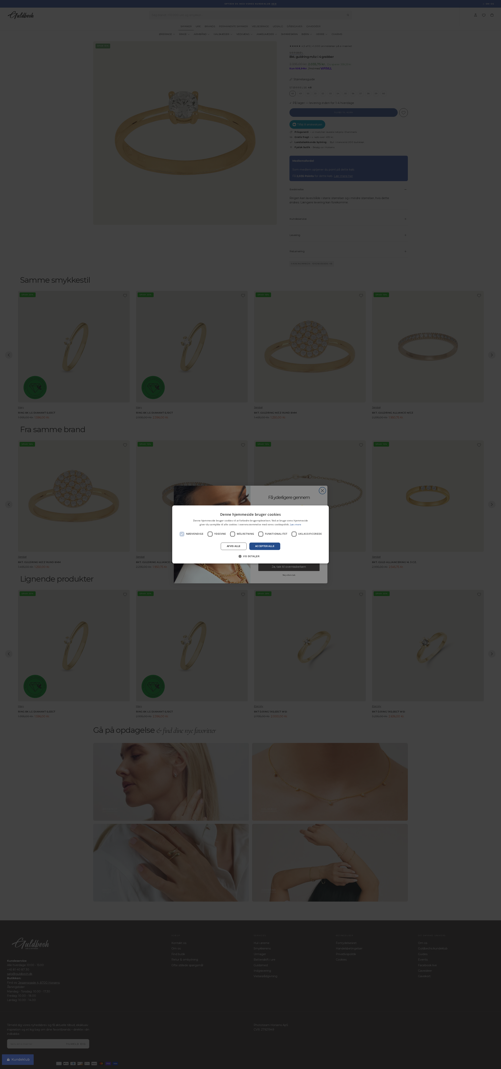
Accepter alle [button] (264, 546)
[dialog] (250, 534)
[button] (250, 556)
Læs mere (295, 524)
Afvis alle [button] (234, 546)
